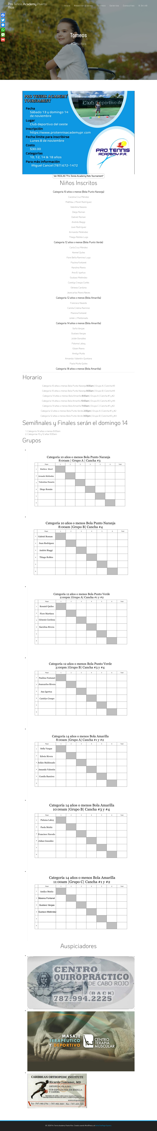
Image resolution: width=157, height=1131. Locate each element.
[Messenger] (2, 25)
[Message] (2, 34)
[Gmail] (2, 39)
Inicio (67, 5)
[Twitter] (2, 20)
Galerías (114, 5)
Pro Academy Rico (27, 5)
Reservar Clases (83, 5)
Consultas (129, 5)
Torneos (101, 5)
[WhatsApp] (2, 29)
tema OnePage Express (103, 1125)
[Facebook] (2, 15)
